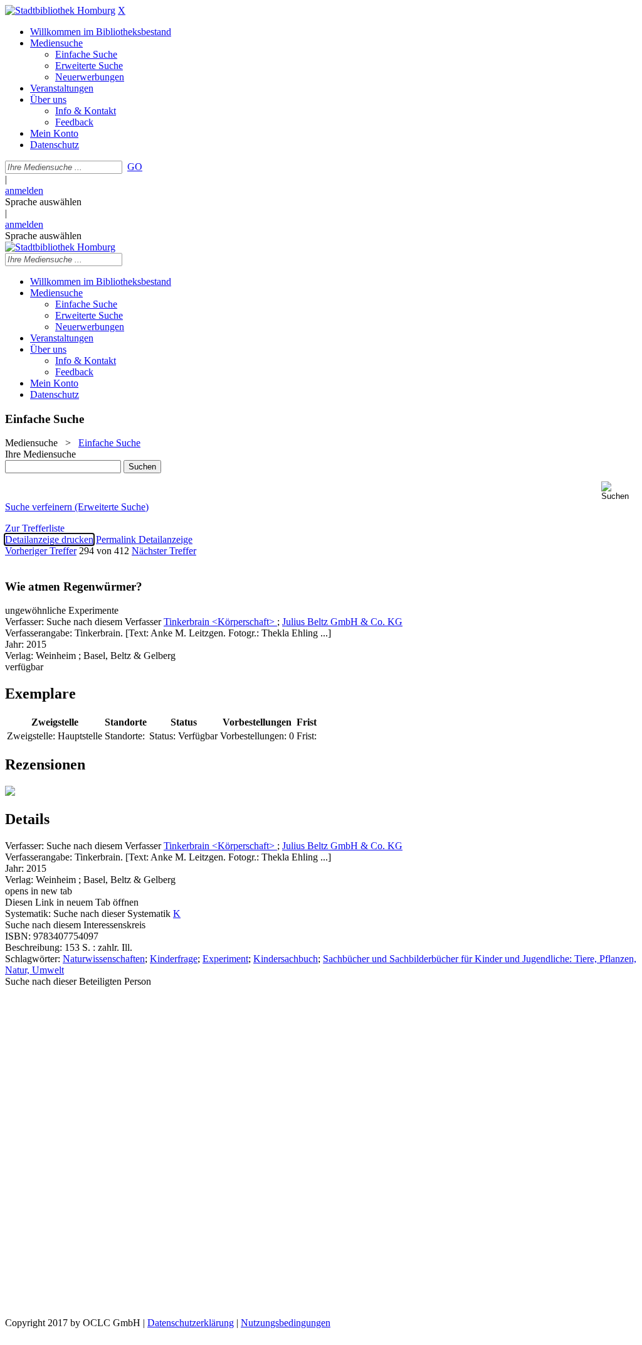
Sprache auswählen (43, 201)
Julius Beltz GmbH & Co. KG (342, 621)
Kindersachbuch (285, 958)
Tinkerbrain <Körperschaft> (220, 621)
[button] (619, 491)
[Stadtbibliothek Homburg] (60, 10)
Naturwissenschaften (104, 958)
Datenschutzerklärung (190, 1322)
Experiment (225, 958)
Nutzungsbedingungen (285, 1322)
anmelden (24, 190)
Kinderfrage (173, 958)
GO (134, 166)
